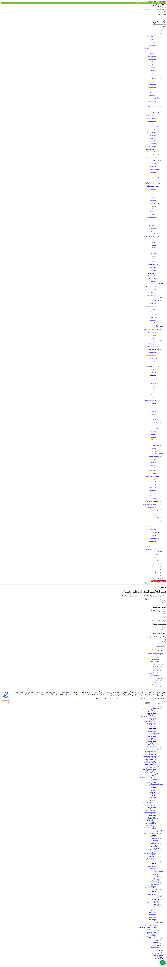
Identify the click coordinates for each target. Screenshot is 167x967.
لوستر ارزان (155, 177)
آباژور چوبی (153, 317)
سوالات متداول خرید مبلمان (153, 670)
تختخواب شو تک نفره (151, 343)
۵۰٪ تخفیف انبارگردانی (159, 581)
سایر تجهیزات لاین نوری (151, 295)
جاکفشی (156, 422)
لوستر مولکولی (152, 45)
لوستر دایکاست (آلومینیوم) (150, 48)
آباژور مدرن (153, 309)
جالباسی (154, 363)
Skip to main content (160, 1)
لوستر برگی (153, 197)
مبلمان (51, 692)
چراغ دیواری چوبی (152, 140)
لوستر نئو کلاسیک (151, 742)
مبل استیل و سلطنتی (151, 332)
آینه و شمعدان (153, 487)
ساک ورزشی (155, 560)
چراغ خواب (153, 322)
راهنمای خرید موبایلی (154, 661)
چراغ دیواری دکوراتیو (151, 132)
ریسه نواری (153, 292)
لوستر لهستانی (152, 92)
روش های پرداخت (155, 656)
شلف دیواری (153, 467)
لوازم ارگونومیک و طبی (151, 549)
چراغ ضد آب (153, 281)
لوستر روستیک (152, 87)
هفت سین (154, 493)
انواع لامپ (156, 160)
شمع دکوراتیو (153, 490)
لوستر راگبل (153, 72)
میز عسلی (153, 405)
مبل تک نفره (153, 369)
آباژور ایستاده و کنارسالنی (150, 306)
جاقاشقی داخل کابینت (151, 355)
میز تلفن (154, 403)
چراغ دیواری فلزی (152, 146)
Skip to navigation (150, 1)
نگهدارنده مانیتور (152, 541)
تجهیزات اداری (155, 538)
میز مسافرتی (155, 569)
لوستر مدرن (153, 81)
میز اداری (156, 532)
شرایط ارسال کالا (155, 659)
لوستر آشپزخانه (152, 228)
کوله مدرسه (155, 575)
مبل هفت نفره (153, 383)
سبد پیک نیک (155, 572)
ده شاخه (154, 259)
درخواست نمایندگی (155, 668)
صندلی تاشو (152, 917)
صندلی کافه (153, 439)
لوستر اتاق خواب (152, 225)
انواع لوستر (156, 33)
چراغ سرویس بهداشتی (151, 233)
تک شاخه (154, 239)
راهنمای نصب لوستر (155, 675)
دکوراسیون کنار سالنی (152, 501)
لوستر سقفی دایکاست (151, 115)
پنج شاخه (154, 250)
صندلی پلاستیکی (152, 442)
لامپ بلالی (153, 163)
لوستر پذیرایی (153, 222)
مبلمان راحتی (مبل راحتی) (151, 329)
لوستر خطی (153, 75)
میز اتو (154, 360)
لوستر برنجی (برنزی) (151, 56)
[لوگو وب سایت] (158, 7)
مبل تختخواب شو (154, 340)
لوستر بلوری (153, 61)
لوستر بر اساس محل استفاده (151, 203)
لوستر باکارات (153, 53)
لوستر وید (154, 206)
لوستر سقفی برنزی (151, 123)
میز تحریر (154, 411)
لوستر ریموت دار (152, 109)
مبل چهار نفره (155, 843)
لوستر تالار (153, 208)
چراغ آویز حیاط (152, 267)
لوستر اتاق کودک (152, 219)
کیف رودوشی (155, 563)
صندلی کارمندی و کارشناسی (149, 526)
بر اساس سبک (155, 78)
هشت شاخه (153, 256)
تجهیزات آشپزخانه (154, 349)
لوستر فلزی (153, 50)
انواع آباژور (156, 300)
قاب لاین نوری (153, 289)
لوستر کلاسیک (153, 84)
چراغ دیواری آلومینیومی (151, 149)
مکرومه (154, 473)
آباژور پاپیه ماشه (152, 311)
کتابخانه (154, 419)
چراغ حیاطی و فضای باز (150, 264)
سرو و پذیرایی (155, 509)
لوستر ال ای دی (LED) (151, 36)
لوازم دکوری (61, 692)
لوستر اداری (153, 214)
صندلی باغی (153, 448)
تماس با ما (157, 689)
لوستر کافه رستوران (151, 217)
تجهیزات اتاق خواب (154, 357)
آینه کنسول (153, 416)
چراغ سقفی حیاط (152, 275)
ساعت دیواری (153, 465)
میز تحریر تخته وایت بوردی (150, 400)
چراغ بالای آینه (153, 135)
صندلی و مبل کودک (152, 434)
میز (158, 391)
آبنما (155, 479)
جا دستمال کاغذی (152, 495)
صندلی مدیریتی (152, 523)
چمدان (157, 554)
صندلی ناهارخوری (152, 431)
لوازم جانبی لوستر (154, 169)
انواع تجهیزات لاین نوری (152, 286)
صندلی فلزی (152, 914)
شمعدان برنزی (148, 887)
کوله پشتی (156, 557)
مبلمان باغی (155, 445)
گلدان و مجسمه (152, 481)
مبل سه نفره (153, 375)
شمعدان (154, 484)
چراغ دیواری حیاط (152, 273)
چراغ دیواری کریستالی (151, 151)
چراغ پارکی (153, 270)
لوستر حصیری (153, 67)
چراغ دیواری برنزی (152, 138)
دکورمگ (157, 680)
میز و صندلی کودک (152, 394)
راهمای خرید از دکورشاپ (155, 653)
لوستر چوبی (153, 64)
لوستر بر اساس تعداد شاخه (151, 236)
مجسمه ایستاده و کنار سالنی (149, 504)
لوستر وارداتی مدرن (151, 157)
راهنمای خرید (156, 654)
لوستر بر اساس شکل (153, 186)
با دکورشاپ (159, 678)
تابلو (155, 459)
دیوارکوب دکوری (152, 470)
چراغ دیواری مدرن (152, 129)
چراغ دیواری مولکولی (151, 143)
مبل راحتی (153, 338)
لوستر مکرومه (153, 70)
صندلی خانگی (155, 909)
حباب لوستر (153, 172)
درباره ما (157, 686)
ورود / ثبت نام (159, 958)
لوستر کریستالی (152, 42)
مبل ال (154, 335)
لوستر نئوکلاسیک (152, 95)
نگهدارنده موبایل (152, 546)
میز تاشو (154, 397)
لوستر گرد (153, 189)
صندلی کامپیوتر (152, 529)
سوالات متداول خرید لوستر (153, 673)
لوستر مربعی (153, 191)
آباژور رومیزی (153, 303)
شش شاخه (153, 253)
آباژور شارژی (153, 320)
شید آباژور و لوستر (152, 174)
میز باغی (154, 451)
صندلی (157, 428)
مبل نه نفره (153, 386)
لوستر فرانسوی (152, 89)
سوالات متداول (156, 666)
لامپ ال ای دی (153, 166)
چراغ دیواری (155, 126)
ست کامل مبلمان (152, 388)
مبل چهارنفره (153, 377)
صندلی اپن (153, 437)
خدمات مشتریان (158, 664)
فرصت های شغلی (155, 684)
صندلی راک (152, 919)
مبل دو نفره (153, 372)
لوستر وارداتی (155, 747)
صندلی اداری (155, 520)
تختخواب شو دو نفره (151, 346)
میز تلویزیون (153, 414)
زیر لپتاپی (154, 543)
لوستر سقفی (155, 112)
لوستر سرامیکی (152, 59)
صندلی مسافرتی (154, 566)
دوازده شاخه (153, 261)
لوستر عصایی (153, 200)
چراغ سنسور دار (152, 278)
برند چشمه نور (156, 682)
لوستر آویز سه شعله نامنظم (150, 103)
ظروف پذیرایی (153, 512)
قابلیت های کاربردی (153, 106)
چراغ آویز (156, 98)
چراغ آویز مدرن (152, 101)
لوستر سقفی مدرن (152, 121)
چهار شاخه (153, 247)
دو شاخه (154, 242)
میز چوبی (156, 889)
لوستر (67, 692)
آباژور (55, 692)
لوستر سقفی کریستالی (151, 118)
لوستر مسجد (153, 211)
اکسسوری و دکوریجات (152, 476)
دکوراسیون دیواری (154, 456)
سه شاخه (154, 245)
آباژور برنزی (153, 314)
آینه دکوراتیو (153, 462)
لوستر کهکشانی (152, 39)
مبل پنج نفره (153, 380)
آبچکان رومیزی (152, 352)
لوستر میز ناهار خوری (151, 231)
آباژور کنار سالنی (152, 507)
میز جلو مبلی (153, 408)
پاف (155, 920)
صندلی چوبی (152, 912)
